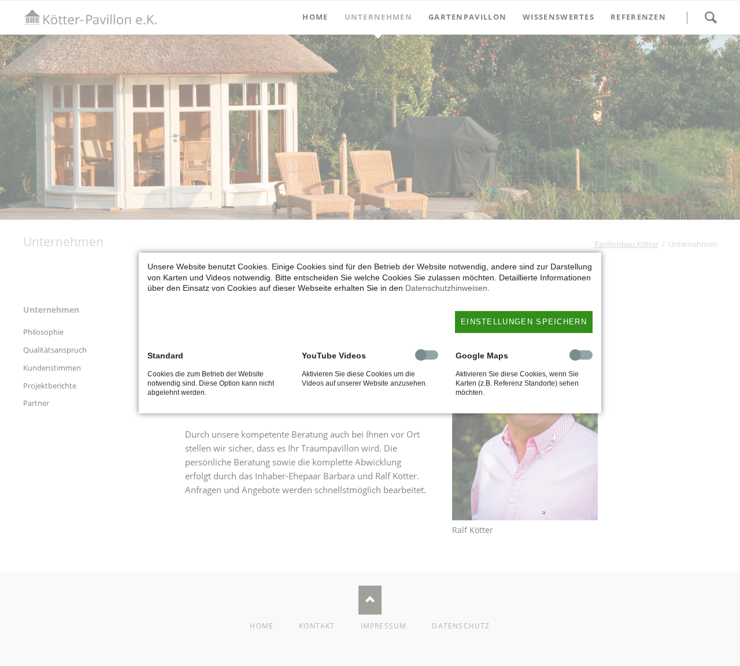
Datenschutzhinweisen (446, 288)
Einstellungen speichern (524, 321)
